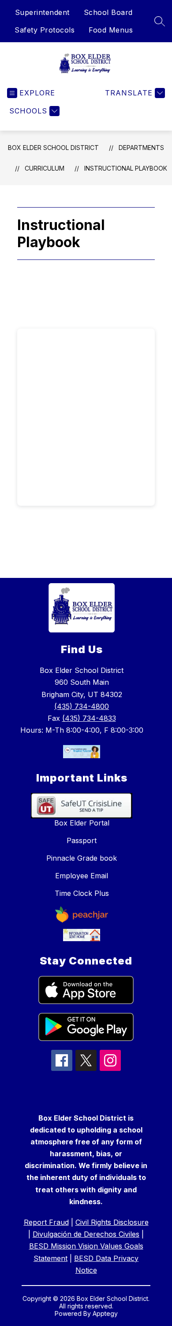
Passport (82, 840)
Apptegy (105, 1313)
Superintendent (42, 12)
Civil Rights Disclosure (112, 1222)
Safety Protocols (45, 30)
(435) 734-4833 (89, 718)
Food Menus (111, 30)
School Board (108, 12)
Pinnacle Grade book (81, 858)
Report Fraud (46, 1222)
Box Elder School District (53, 147)
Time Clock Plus (82, 893)
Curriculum (44, 168)
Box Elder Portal (81, 822)
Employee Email (81, 875)
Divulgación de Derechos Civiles (86, 1234)
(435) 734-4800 (81, 706)
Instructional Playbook (125, 168)
